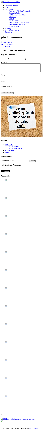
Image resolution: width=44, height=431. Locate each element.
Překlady (8, 28)
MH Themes (33, 428)
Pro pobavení (9, 150)
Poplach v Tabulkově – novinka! (20, 11)
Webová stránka (6, 87)
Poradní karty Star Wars (17, 24)
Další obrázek (5, 46)
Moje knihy (9, 9)
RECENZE (9, 145)
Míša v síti (12, 17)
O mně (7, 7)
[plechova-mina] (6, 42)
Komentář (4, 62)
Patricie (11, 19)
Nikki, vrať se (14, 21)
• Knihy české (14, 146)
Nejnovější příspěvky (12, 5)
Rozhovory (9, 32)
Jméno (3, 75)
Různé (7, 152)
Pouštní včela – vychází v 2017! (20, 22)
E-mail (3, 81)
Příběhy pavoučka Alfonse (18, 15)
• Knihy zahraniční (15, 148)
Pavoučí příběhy (14, 13)
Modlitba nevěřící (15, 26)
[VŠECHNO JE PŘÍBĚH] (10, 2)
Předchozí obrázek (7, 44)
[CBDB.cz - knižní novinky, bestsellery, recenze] (17, 419)
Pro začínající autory (12, 30)
